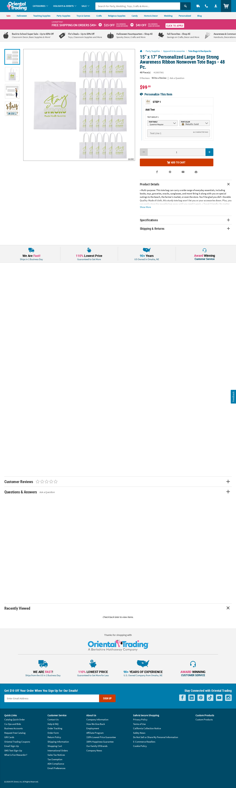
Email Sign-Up (11, 746)
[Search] (185, 6)
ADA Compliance (56, 763)
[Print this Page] (196, 172)
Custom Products (204, 719)
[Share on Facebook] (157, 172)
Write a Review (159, 77)
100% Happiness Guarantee (100, 741)
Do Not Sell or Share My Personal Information (155, 737)
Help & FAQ (53, 724)
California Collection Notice (147, 728)
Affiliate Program (95, 732)
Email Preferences (56, 768)
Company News (94, 750)
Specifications (149, 220)
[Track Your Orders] (198, 6)
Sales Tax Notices (56, 754)
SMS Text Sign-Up (13, 750)
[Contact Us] (206, 6)
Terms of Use (139, 724)
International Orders (58, 750)
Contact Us (53, 719)
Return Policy (54, 737)
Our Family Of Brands (96, 746)
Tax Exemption (55, 759)
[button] (79, 105)
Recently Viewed (17, 608)
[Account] (216, 6)
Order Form (53, 732)
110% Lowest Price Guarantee (101, 737)
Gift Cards (9, 737)
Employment (92, 728)
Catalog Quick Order (14, 719)
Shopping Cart (55, 746)
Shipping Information (58, 741)
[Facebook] (182, 698)
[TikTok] (210, 698)
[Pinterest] (200, 698)
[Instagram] (228, 698)
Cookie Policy (140, 746)
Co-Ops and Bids (12, 724)
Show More (145, 206)
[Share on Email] (183, 172)
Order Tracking (55, 728)
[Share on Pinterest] (170, 172)
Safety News (139, 732)
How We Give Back (95, 724)
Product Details (149, 184)
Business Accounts (13, 728)
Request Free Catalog (15, 732)
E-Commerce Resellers (144, 741)
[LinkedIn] (191, 698)
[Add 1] (209, 152)
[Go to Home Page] (141, 51)
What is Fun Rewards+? (15, 754)
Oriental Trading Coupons (17, 741)
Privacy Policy (140, 719)
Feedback (233, 396)
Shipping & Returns (152, 228)
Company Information (97, 719)
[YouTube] (219, 698)
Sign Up (107, 698)
